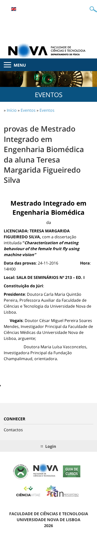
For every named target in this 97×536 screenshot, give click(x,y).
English (13, 9)
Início (12, 110)
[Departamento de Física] (48, 50)
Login (50, 446)
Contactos (13, 429)
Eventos (28, 110)
